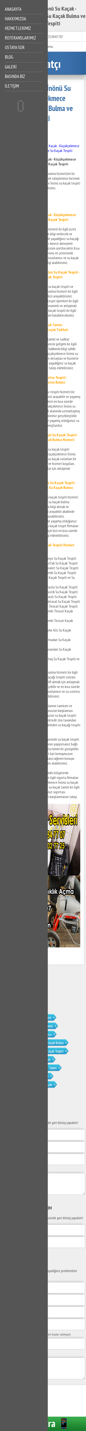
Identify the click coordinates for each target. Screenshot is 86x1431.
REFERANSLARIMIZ (20, 38)
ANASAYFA (13, 9)
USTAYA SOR (15, 47)
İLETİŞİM (12, 86)
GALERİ (10, 67)
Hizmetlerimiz (18, 28)
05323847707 (54, 36)
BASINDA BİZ (15, 76)
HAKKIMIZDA (15, 19)
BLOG (9, 57)
